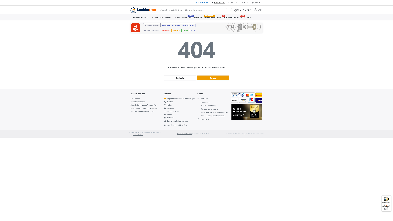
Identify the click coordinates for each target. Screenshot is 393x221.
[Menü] (389, 196)
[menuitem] (136, 17)
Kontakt (230, 3)
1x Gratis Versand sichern (201, 3)
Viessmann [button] (166, 25)
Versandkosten (138, 135)
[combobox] (192, 10)
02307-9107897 (219, 3)
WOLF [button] (192, 25)
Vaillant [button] (185, 25)
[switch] (386, 209)
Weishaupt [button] (176, 25)
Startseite (180, 78)
